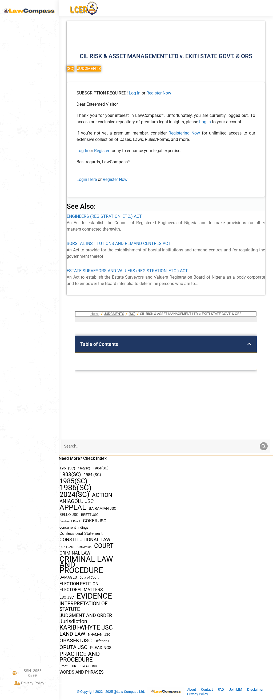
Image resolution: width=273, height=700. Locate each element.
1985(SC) (73, 481)
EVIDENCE (94, 596)
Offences (101, 641)
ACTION (102, 495)
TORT (74, 666)
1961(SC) (67, 468)
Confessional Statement (81, 533)
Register (102, 150)
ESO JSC (66, 597)
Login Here (87, 179)
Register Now (158, 93)
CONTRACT (67, 547)
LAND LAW (72, 634)
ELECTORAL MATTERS (81, 589)
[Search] (264, 446)
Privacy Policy (32, 683)
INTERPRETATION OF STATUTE (83, 606)
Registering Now (184, 133)
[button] (249, 344)
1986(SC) (75, 488)
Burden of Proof (69, 521)
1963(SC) (84, 468)
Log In (134, 93)
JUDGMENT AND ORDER (85, 615)
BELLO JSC (68, 514)
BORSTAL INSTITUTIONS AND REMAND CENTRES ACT (119, 243)
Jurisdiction (73, 621)
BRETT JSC (89, 515)
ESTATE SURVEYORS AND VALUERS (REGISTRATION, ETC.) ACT (127, 270)
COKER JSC (94, 520)
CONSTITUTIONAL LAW (84, 539)
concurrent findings (74, 527)
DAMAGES (68, 577)
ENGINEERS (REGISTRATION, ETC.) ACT (104, 216)
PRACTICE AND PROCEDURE (79, 656)
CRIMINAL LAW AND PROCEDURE (86, 564)
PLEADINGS (100, 647)
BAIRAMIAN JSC (102, 508)
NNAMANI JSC (99, 634)
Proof (63, 666)
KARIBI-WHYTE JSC (86, 627)
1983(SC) (70, 474)
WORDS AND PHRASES (81, 672)
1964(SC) (101, 468)
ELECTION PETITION (78, 583)
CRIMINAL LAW (74, 553)
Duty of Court (89, 577)
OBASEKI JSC (75, 640)
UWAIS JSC (89, 666)
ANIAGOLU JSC (76, 501)
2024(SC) (74, 494)
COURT (104, 546)
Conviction (84, 547)
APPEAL (72, 507)
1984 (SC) (92, 474)
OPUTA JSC (73, 647)
